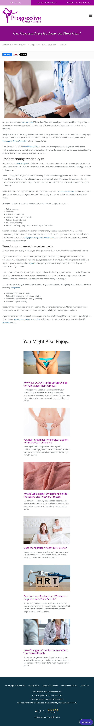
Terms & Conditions (50, 685)
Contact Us (84, 685)
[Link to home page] (29, 16)
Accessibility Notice (69, 685)
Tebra (58, 717)
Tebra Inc (21, 686)
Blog (32, 45)
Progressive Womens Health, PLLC (14, 45)
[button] (47, 3)
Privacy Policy (33, 685)
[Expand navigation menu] (91, 15)
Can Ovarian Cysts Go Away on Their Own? (52, 45)
